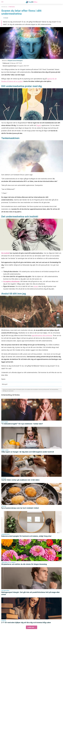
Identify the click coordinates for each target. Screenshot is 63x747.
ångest (38, 125)
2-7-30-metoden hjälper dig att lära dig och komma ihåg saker (26, 622)
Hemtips (3, 506)
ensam (36, 286)
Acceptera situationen (11, 281)
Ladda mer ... (31, 627)
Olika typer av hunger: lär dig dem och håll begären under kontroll (27, 452)
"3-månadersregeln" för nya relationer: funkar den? (22, 424)
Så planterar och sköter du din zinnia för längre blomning (24, 564)
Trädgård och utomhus (8, 562)
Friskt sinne (12, 6)
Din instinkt (5, 253)
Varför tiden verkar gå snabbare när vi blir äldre (20, 480)
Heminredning (5, 534)
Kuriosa (3, 478)
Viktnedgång (5, 590)
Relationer (4, 422)
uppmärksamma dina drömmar (42, 335)
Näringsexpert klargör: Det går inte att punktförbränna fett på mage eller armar (30, 593)
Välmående (4, 6)
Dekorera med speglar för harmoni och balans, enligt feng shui (26, 536)
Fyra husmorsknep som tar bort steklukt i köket (20, 508)
